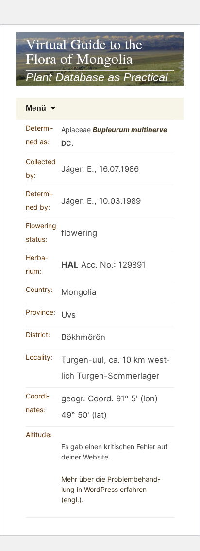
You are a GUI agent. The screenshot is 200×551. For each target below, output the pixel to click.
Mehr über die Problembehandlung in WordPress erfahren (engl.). (110, 489)
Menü (36, 108)
